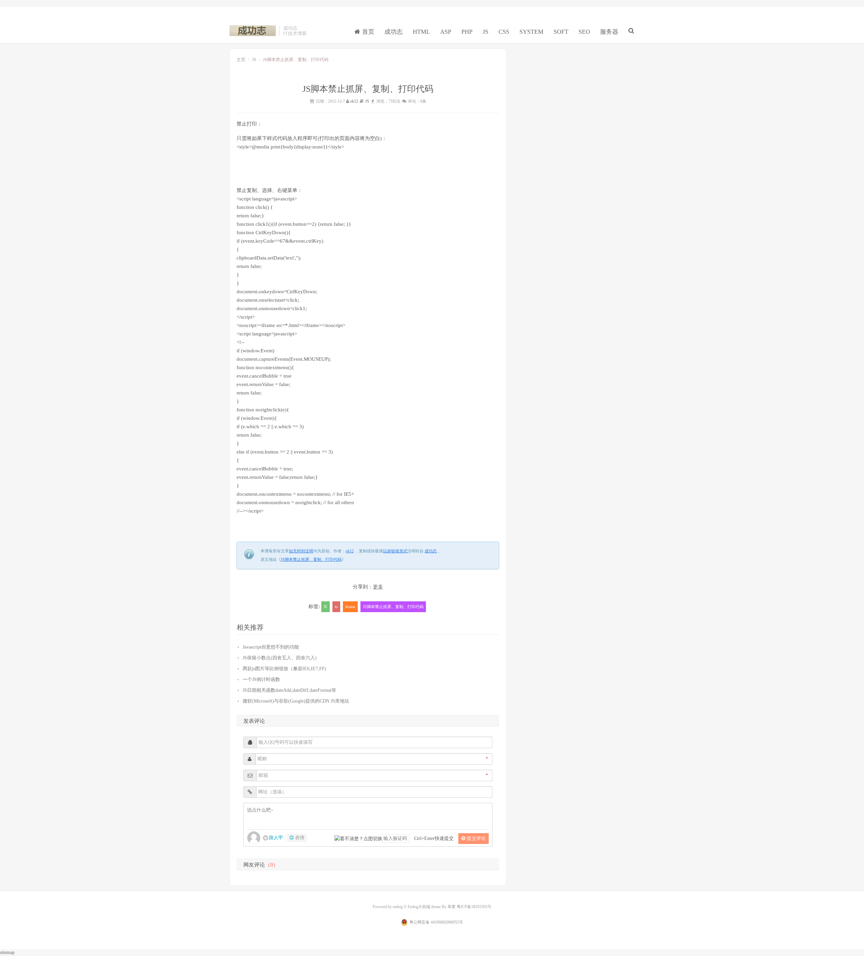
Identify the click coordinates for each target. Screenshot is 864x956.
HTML (421, 31)
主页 (241, 59)
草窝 (452, 906)
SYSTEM (531, 31)
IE (325, 606)
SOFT (561, 31)
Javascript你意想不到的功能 (271, 647)
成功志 (253, 30)
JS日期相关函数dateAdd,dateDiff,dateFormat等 (289, 690)
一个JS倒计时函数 (261, 679)
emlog (398, 906)
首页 (367, 31)
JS (485, 31)
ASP (445, 31)
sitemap (7, 952)
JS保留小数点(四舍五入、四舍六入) (280, 657)
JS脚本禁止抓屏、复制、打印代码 (311, 559)
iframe (350, 606)
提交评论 (475, 838)
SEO (584, 31)
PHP (467, 31)
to (336, 606)
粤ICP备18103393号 (474, 906)
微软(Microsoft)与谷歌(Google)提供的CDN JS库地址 (296, 701)
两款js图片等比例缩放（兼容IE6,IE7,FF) (284, 668)
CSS (503, 31)
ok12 (354, 101)
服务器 (609, 31)
